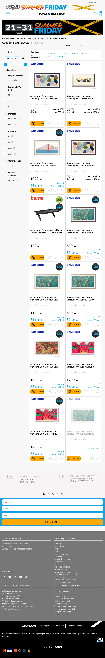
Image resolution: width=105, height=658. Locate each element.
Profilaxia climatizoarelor (12, 601)
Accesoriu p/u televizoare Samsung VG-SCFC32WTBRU (80, 432)
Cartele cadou (60, 562)
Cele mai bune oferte (62, 582)
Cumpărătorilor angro (63, 612)
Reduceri (13, 180)
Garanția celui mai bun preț (65, 580)
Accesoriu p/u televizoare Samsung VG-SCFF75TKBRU (43, 432)
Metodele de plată (61, 554)
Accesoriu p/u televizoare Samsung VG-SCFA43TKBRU (43, 164)
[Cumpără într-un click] (61, 123)
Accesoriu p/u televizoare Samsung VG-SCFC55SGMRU (44, 365)
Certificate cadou (61, 564)
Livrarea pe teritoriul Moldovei (66, 572)
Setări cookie (58, 626)
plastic (12, 124)
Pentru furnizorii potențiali (64, 609)
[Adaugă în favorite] (56, 123)
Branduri (79, 626)
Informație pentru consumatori (14, 604)
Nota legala (44, 626)
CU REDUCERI (50, 54)
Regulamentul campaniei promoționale (17, 606)
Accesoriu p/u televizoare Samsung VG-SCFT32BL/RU (43, 97)
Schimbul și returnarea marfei (66, 575)
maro (11, 148)
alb (10, 136)
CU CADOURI (64, 54)
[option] (52, 7)
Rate (56, 551)
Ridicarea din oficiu (62, 567)
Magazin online (8, 546)
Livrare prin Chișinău (62, 569)
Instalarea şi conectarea (11, 591)
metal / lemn (14, 118)
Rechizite (58, 614)
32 (10, 95)
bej (10, 142)
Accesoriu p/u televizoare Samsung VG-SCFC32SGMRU (44, 298)
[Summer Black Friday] (52, 27)
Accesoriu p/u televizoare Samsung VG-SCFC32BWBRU (80, 231)
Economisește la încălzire (12, 596)
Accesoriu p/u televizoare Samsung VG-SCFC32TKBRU (80, 298)
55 (10, 101)
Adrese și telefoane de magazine (15, 544)
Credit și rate (59, 546)
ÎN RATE (75, 54)
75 (10, 107)
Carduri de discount (62, 559)
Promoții (58, 544)
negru (11, 154)
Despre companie (61, 591)
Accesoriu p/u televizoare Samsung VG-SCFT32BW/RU (80, 164)
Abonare (54, 522)
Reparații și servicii (9, 593)
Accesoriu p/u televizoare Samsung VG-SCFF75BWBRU (80, 365)
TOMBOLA (49, 57)
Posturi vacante (60, 604)
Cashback (58, 557)
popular (79, 46)
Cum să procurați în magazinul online (17, 549)
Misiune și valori (60, 596)
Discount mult (60, 577)
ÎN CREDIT (85, 54)
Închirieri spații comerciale (65, 606)
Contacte (71, 626)
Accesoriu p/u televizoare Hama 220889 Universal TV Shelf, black (46, 231)
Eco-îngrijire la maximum (64, 599)
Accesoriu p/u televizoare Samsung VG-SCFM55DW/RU (80, 97)
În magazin (14, 80)
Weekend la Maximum (11, 609)
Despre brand (59, 593)
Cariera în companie (62, 601)
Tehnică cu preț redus (10, 599)
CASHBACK (60, 57)
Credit (56, 549)
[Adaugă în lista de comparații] (50, 123)
